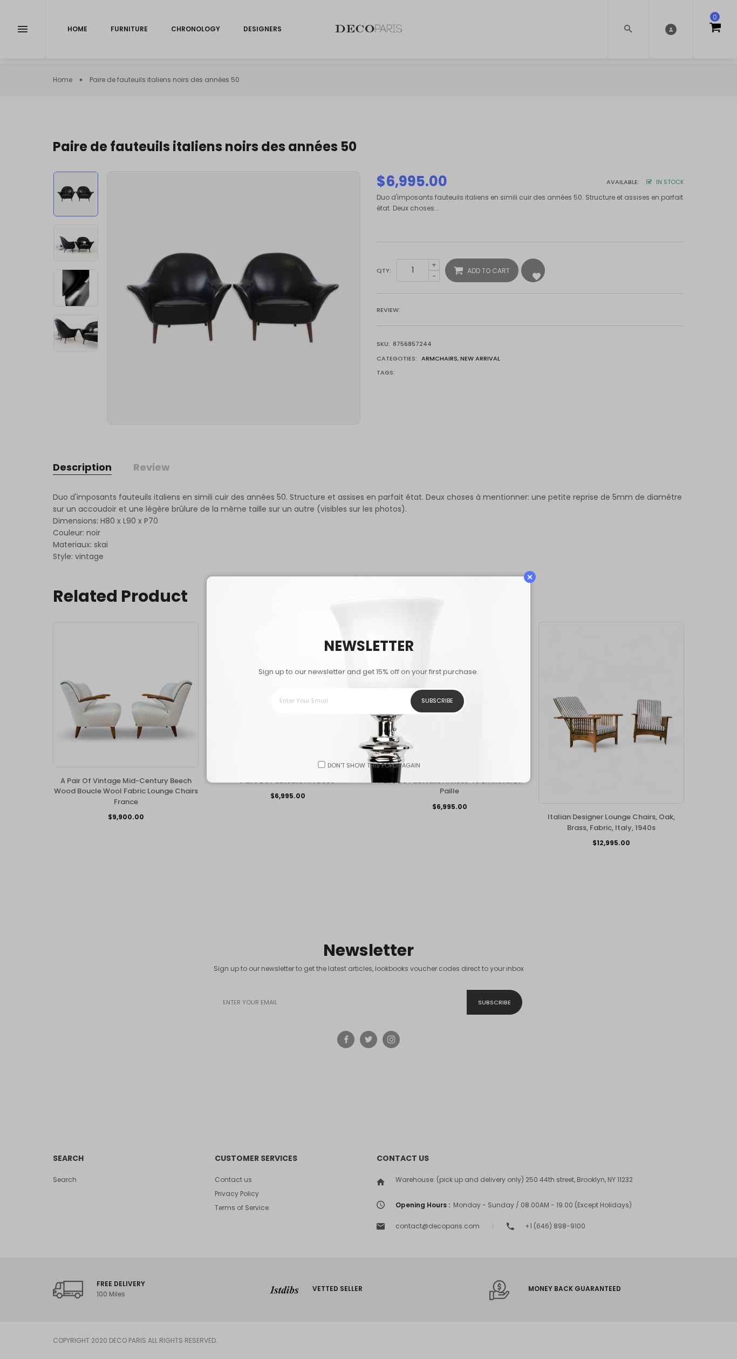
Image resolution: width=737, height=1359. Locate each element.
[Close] (530, 577)
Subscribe (437, 700)
